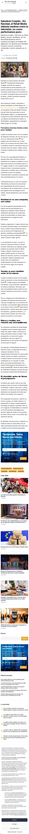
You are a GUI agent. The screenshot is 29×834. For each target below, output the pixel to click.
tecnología (20, 471)
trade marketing (6, 367)
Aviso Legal (19, 831)
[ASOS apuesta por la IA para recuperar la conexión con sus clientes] (14, 615)
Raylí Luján (8, 55)
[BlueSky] (12, 58)
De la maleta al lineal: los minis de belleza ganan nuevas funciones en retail (12, 680)
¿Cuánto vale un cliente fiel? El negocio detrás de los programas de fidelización (14, 691)
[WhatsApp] (16, 58)
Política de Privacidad (12, 831)
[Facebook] (7, 58)
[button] (3, 2)
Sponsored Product (13, 139)
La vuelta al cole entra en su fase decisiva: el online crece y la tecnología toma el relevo (13, 684)
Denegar (14, 824)
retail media (4, 471)
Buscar (3, 633)
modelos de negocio (18, 468)
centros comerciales (6, 468)
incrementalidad (18, 233)
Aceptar (14, 820)
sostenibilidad (12, 471)
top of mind (15, 307)
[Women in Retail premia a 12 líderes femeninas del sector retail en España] (14, 562)
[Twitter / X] (9, 58)
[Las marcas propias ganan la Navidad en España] (14, 485)
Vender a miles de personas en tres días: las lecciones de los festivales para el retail (12, 695)
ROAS (3, 282)
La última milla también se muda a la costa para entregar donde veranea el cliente (12, 687)
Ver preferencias (14, 828)
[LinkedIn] (14, 58)
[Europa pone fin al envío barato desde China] (14, 537)
